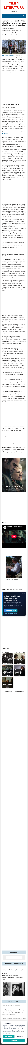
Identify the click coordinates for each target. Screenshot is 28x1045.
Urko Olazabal (11, 39)
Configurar (20, 1036)
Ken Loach (19, 35)
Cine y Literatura (9, 55)
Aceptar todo (14, 1040)
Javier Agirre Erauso (14, 32)
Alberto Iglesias (11, 28)
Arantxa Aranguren (6, 30)
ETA (21, 30)
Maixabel (10, 37)
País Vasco (4, 39)
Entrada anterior (8, 691)
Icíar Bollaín (5, 32)
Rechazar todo (8, 1036)
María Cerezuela (17, 37)
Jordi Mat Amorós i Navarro (8, 35)
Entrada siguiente (19, 691)
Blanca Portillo (15, 30)
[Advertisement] (14, 88)
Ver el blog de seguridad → (10, 613)
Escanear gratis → (11, 610)
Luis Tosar (4, 37)
